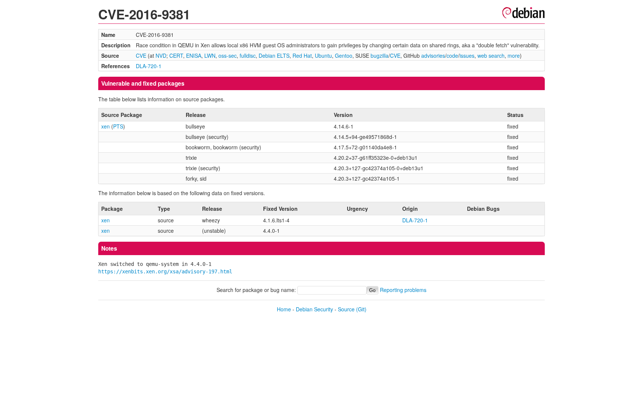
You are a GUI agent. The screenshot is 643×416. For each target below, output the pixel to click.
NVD (161, 55)
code (452, 55)
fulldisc (248, 55)
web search (491, 55)
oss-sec (227, 55)
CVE (141, 55)
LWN (209, 55)
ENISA (193, 55)
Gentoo (343, 55)
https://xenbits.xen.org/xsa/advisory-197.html (165, 271)
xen (105, 126)
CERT (176, 55)
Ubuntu (323, 55)
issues (467, 55)
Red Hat (302, 55)
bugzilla (379, 55)
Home (284, 309)
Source (346, 309)
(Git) (361, 309)
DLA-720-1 (148, 66)
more (514, 55)
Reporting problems (403, 289)
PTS (118, 126)
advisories (433, 55)
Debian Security (314, 309)
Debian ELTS (274, 55)
